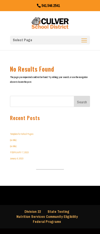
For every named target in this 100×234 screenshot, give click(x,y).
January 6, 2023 (16, 158)
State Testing (58, 211)
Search (82, 102)
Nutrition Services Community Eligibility (47, 216)
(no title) (13, 140)
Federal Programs (47, 221)
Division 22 (32, 211)
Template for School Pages (22, 133)
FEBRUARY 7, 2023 (19, 152)
